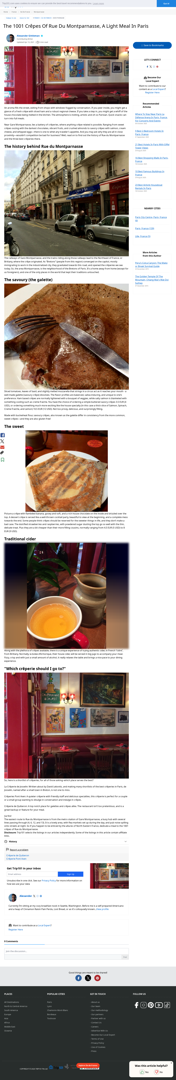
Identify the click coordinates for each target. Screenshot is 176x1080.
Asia (6, 1018)
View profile (102, 909)
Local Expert (44, 925)
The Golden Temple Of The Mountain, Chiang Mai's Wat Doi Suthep (152, 280)
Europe (7, 1014)
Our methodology (99, 1010)
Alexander (26, 896)
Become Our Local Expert (103, 1034)
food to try (24, 18)
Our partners (97, 1014)
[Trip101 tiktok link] (167, 1005)
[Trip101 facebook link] (147, 66)
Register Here (16, 929)
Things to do (11, 18)
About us (95, 1002)
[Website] (41, 896)
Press (93, 1051)
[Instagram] (37, 896)
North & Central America (15, 1006)
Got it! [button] (166, 3)
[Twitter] (34, 896)
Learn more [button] (98, 3)
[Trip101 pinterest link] (157, 66)
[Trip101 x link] (151, 66)
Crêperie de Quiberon (17, 855)
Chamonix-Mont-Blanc (57, 1010)
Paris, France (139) (144, 228)
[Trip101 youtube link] (158, 1005)
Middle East (9, 1026)
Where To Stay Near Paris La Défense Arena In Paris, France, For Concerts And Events (151, 117)
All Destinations (11, 1002)
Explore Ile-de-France (88, 1065)
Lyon (49, 1006)
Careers (94, 1026)
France (37, 18)
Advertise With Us (99, 1030)
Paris (49, 1002)
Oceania (8, 1030)
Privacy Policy (49, 880)
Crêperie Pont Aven (16, 858)
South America (11, 1010)
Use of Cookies (98, 1047)
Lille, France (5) (142, 236)
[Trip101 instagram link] (154, 66)
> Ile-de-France (46, 18)
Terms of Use (97, 1038)
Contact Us (96, 1022)
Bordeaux (51, 1014)
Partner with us (98, 1018)
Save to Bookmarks (153, 45)
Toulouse (51, 1018)
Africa (7, 1022)
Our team (95, 1006)
